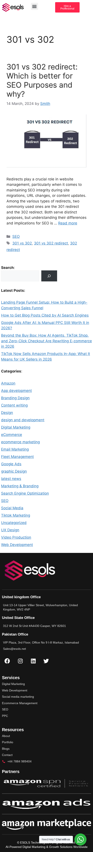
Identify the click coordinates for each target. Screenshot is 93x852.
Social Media (12, 508)
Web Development (17, 545)
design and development (22, 420)
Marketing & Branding (19, 486)
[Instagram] (20, 660)
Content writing (14, 405)
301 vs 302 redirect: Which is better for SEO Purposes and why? (42, 80)
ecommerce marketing (20, 442)
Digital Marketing (15, 427)
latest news (11, 478)
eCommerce (11, 434)
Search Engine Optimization (25, 493)
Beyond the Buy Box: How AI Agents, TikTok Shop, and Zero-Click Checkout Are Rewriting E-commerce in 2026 (46, 341)
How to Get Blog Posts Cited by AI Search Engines (45, 315)
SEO (16, 236)
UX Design (10, 530)
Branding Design (15, 398)
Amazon (8, 383)
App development (16, 390)
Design (7, 412)
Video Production (16, 537)
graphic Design (14, 471)
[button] (34, 6)
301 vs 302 (22, 243)
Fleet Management (17, 456)
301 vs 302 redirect (51, 243)
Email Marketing (15, 449)
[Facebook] (7, 660)
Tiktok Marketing (15, 515)
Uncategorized (14, 523)
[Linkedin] (33, 660)
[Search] (49, 275)
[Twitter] (46, 660)
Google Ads (11, 464)
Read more (67, 223)
